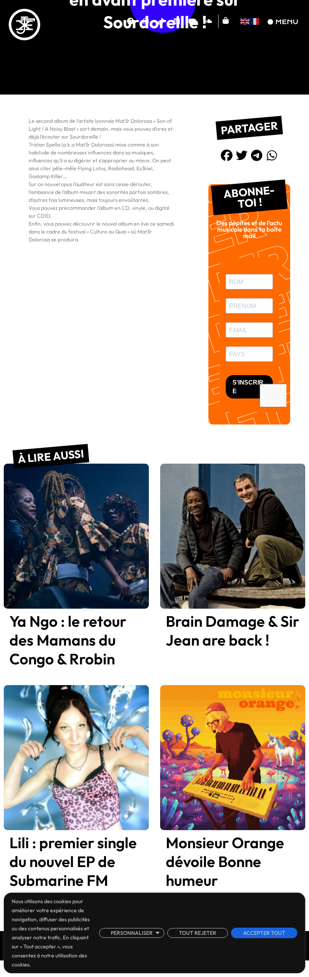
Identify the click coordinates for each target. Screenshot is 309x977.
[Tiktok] (161, 21)
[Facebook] (130, 21)
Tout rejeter (197, 933)
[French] (255, 20)
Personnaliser (132, 933)
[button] (226, 155)
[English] (245, 20)
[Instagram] (146, 21)
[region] (154, 933)
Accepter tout (264, 933)
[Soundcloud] (207, 21)
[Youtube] (192, 21)
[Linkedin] (177, 21)
